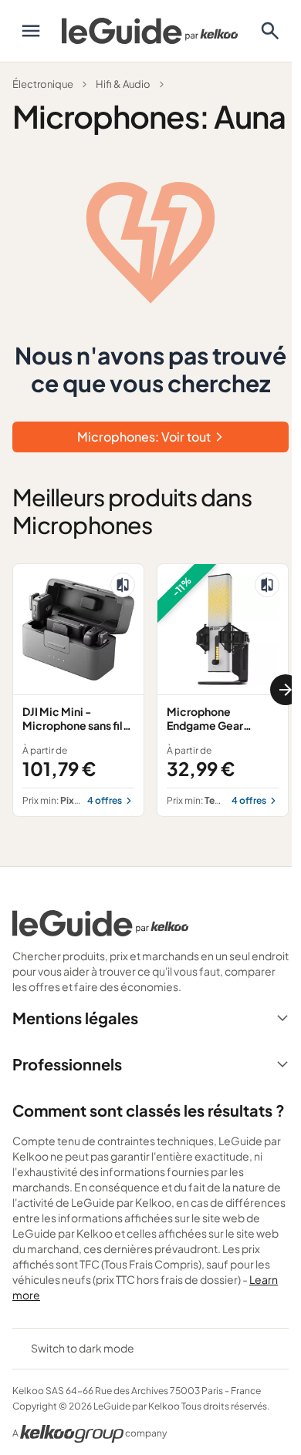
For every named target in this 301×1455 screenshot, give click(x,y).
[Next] (285, 689)
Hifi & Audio (123, 84)
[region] (150, 690)
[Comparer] (122, 585)
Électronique (42, 84)
